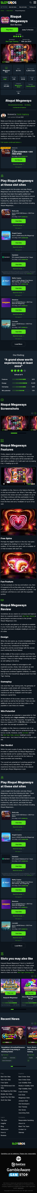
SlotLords (14, 148)
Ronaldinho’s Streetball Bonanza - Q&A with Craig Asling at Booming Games (13, 1049)
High (4, 79)
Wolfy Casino (16, 278)
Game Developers (6, 1060)
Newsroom (4, 1129)
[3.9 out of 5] (18, 36)
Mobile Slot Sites (6, 1094)
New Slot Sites (6, 1080)
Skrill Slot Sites (6, 1100)
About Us (21, 1123)
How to (3, 1132)
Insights (5, 1057)
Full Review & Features (19, 107)
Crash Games (23, 1092)
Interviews (12, 1057)
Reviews (3, 1135)
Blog (2, 1126)
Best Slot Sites (6, 1077)
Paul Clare (5, 1054)
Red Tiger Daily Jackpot (11, 735)
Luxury (28, 86)
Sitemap (21, 1132)
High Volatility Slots (25, 1089)
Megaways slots (18, 86)
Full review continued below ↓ (11, 142)
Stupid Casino (17, 233)
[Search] (30, 2)
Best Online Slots (24, 1077)
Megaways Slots (24, 1098)
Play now (10, 993)
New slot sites (23, 7)
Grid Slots (21, 1095)
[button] (32, 413)
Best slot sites (12, 7)
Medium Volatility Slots (26, 1086)
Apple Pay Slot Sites (8, 1097)
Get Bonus (18, 160)
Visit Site (18, 221)
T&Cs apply (17, 167)
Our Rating (28, 105)
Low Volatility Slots (24, 1083)
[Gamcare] (18, 1165)
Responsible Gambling (26, 1120)
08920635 (21, 1188)
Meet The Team (23, 1126)
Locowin (15, 321)
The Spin (4, 1120)
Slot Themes (22, 1107)
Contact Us (22, 1129)
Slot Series (22, 1110)
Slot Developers (23, 1104)
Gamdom (15, 255)
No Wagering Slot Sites (8, 1091)
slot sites (25, 733)
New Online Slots (24, 1080)
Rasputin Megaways (10, 998)
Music (33, 86)
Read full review (18, 164)
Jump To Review (27, 30)
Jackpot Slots (23, 1101)
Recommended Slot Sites (15, 105)
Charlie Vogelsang (23, 114)
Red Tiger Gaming (29, 616)
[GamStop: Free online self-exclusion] (18, 1174)
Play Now (9, 30)
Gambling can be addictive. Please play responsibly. (18, 1154)
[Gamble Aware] (18, 1169)
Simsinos (15, 300)
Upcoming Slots (23, 1113)
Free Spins (4, 1083)
